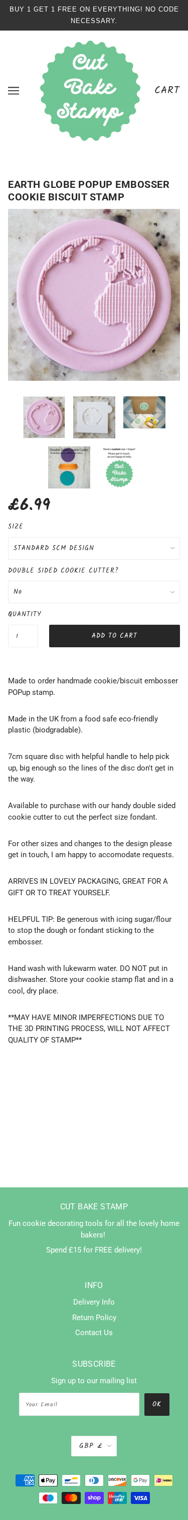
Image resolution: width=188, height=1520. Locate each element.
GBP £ (90, 1445)
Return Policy (94, 1317)
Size (16, 527)
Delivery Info (94, 1302)
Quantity (23, 614)
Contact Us (94, 1332)
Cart (167, 90)
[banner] (90, 90)
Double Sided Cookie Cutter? (63, 571)
